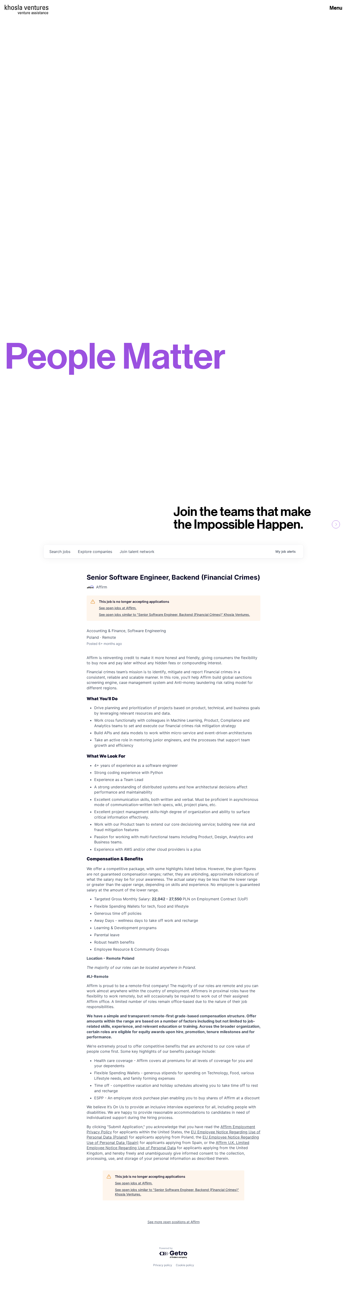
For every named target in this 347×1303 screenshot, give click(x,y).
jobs (59, 551)
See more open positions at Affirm (174, 1222)
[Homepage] (26, 7)
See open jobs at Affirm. (117, 608)
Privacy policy (162, 1265)
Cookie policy (185, 1265)
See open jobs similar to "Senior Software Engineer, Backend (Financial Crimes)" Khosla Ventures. (174, 615)
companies (95, 551)
